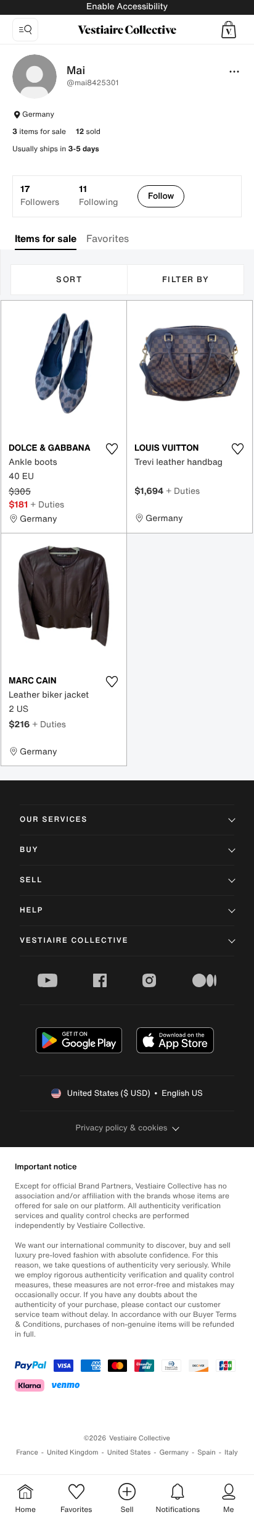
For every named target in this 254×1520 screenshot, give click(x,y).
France (27, 1452)
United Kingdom (73, 1452)
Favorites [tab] (107, 238)
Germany (174, 1452)
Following (98, 195)
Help (31, 910)
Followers (39, 195)
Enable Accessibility (127, 6)
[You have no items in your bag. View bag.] (228, 29)
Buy (29, 850)
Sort (69, 279)
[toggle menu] (234, 71)
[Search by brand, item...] (25, 29)
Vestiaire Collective (74, 940)
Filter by (186, 279)
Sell (31, 880)
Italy (231, 1452)
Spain (206, 1452)
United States (129, 1452)
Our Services (54, 819)
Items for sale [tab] (45, 238)
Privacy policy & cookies (122, 1128)
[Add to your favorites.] (111, 448)
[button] (228, 29)
